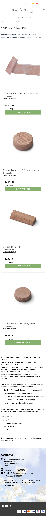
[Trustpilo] (10, 506)
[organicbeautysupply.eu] (23, 10)
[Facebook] (3, 506)
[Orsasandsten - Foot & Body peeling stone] (23, 145)
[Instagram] (6, 506)
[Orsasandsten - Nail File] (23, 222)
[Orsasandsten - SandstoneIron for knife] (23, 68)
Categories (22, 17)
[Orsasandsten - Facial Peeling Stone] (23, 299)
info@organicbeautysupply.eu (21, 473)
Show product (23, 112)
